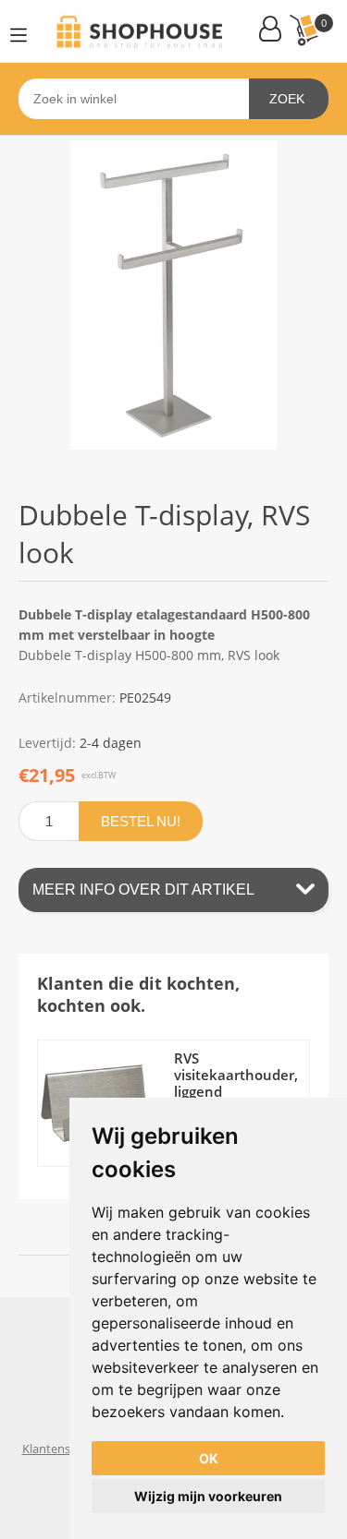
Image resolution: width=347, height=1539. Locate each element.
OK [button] (208, 1458)
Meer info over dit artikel (143, 889)
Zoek (286, 98)
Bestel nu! (140, 821)
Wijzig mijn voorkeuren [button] (208, 1496)
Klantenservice (62, 1448)
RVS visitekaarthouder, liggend (236, 1075)
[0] (303, 30)
